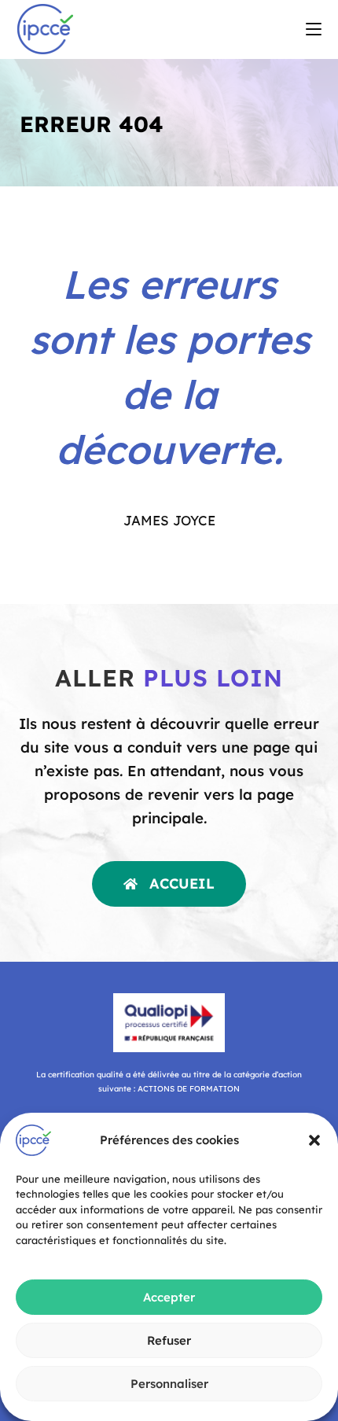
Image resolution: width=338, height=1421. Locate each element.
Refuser (169, 1340)
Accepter (169, 1297)
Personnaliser (169, 1383)
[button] (314, 1140)
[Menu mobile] (313, 29)
